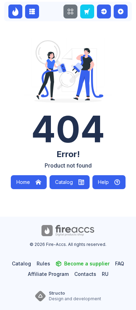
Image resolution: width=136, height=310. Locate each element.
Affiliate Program (48, 274)
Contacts (85, 274)
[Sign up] (121, 11)
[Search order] (87, 11)
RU (105, 274)
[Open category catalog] (32, 11)
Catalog (64, 182)
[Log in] (104, 11)
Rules (43, 263)
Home (23, 182)
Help (103, 182)
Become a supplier (86, 263)
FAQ (119, 263)
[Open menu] (70, 11)
